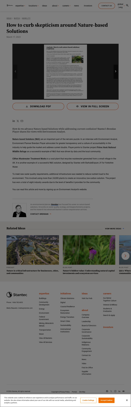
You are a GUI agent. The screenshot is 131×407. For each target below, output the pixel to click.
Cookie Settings (88, 400)
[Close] (127, 400)
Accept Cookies (106, 400)
